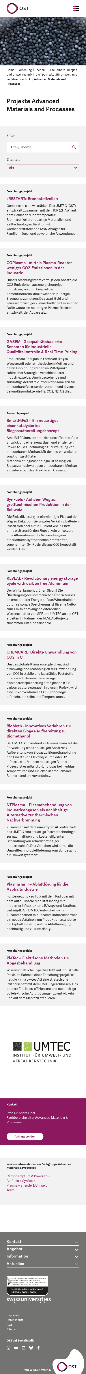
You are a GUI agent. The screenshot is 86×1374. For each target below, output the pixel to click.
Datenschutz (15, 1320)
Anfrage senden (25, 1137)
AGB (10, 1325)
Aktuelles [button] (15, 1264)
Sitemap (12, 1329)
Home (10, 70)
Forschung (25, 70)
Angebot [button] (14, 1249)
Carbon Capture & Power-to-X (28, 1176)
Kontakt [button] (14, 1241)
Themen (13, 159)
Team (11, 1190)
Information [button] (17, 1256)
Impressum (14, 1315)
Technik (40, 70)
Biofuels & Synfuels (21, 1181)
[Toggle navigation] (76, 8)
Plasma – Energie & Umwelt (27, 1185)
